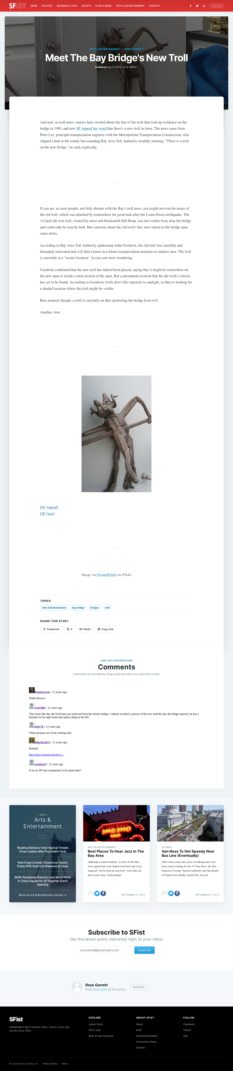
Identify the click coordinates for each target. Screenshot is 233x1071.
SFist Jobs (95, 1030)
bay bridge (78, 607)
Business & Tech (67, 5)
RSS (185, 1035)
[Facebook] (190, 6)
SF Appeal (49, 507)
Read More (138, 987)
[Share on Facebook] (103, 893)
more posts (100, 989)
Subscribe (217, 5)
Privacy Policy (50, 1063)
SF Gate (47, 513)
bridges (94, 607)
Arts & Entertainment (130, 5)
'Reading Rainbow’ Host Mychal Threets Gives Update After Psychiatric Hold (42, 849)
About (139, 1024)
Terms (64, 1063)
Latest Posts (96, 1024)
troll (107, 607)
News (34, 5)
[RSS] (205, 5)
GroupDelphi (107, 574)
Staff (139, 1030)
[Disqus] (116, 731)
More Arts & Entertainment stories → (42, 895)
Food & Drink (103, 5)
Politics (47, 5)
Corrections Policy (146, 1041)
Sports (86, 5)
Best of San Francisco (101, 1035)
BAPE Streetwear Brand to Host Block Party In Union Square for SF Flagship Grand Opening (43, 880)
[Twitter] (197, 5)
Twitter (187, 1030)
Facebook (188, 1024)
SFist (16, 1019)
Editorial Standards (146, 1035)
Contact (155, 5)
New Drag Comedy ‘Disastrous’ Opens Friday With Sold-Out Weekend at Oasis (42, 864)
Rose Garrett (134, 49)
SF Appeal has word (91, 128)
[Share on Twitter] (97, 893)
